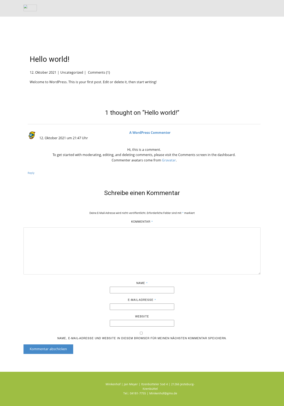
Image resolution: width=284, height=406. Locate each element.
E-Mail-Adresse (142, 300)
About (231, 8)
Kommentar (142, 221)
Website (142, 316)
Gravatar (169, 160)
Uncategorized (71, 72)
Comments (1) (98, 72)
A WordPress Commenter (149, 132)
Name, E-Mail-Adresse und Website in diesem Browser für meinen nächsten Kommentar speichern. (142, 338)
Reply (31, 173)
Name (142, 283)
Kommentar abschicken (48, 349)
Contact (250, 8)
